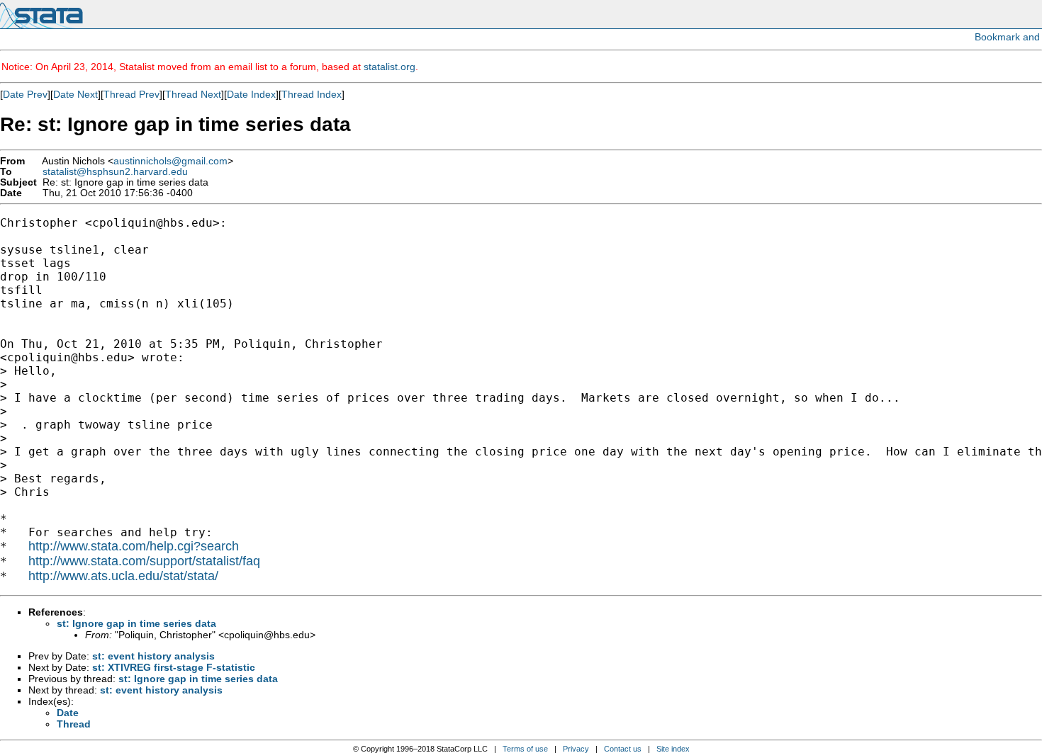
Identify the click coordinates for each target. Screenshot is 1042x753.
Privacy (576, 748)
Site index (673, 748)
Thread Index (311, 94)
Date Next (75, 94)
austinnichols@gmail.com (170, 161)
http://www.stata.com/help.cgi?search (133, 546)
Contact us (623, 748)
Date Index (251, 94)
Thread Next (193, 94)
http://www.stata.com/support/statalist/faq (144, 561)
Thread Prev (131, 94)
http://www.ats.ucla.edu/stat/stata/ (123, 576)
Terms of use (525, 748)
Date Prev (25, 94)
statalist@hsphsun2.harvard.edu (115, 171)
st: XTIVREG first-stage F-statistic (173, 667)
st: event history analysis (153, 656)
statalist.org (389, 66)
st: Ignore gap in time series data (136, 623)
